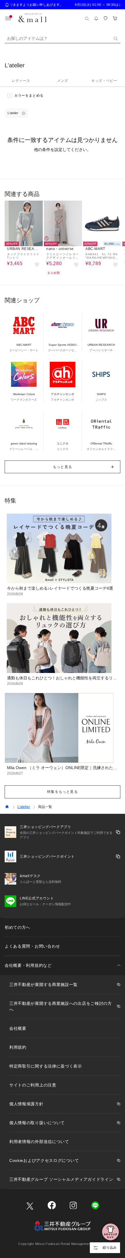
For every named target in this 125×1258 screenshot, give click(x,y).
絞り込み (110, 1248)
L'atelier (23, 807)
